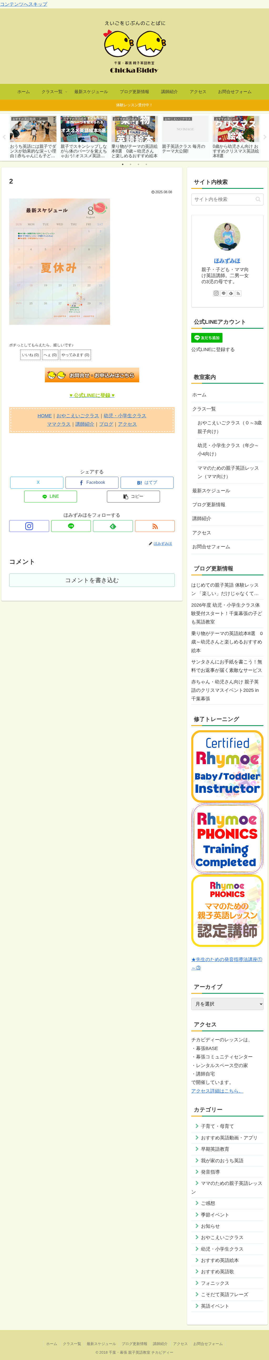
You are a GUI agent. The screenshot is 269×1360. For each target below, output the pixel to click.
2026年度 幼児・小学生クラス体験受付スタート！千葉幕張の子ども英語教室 (226, 613)
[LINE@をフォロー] (71, 526)
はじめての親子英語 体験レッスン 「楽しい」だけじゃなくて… (225, 589)
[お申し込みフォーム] (92, 375)
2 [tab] (130, 164)
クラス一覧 (204, 409)
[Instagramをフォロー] (29, 526)
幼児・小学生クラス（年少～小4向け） (228, 449)
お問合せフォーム (211, 546)
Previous (4, 137)
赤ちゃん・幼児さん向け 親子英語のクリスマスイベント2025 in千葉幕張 (225, 690)
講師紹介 (84, 424)
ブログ (106, 424)
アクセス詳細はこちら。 (217, 1091)
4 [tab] (146, 164)
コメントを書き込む (92, 580)
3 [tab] (138, 164)
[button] (133, 497)
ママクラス (59, 424)
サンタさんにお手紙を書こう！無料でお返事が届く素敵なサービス (226, 666)
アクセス (127, 424)
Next (265, 137)
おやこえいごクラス (77, 415)
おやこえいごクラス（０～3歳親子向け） (230, 427)
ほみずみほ (227, 260)
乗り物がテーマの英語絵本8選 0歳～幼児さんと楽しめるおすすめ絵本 (227, 642)
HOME (45, 415)
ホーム (199, 394)
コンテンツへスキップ (23, 4)
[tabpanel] (33, 136)
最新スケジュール (211, 490)
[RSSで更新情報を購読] (155, 526)
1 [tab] (122, 164)
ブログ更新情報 (208, 504)
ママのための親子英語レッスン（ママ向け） (228, 472)
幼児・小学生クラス (125, 415)
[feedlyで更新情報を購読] (113, 526)
